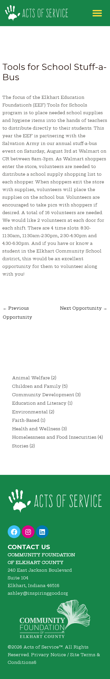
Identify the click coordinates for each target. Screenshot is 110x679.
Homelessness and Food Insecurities (54, 437)
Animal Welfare (31, 377)
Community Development (43, 394)
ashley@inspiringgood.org (38, 593)
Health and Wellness (36, 428)
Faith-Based (25, 420)
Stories (20, 445)
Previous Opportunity (17, 309)
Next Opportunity (83, 308)
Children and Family (36, 386)
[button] (97, 13)
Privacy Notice (48, 654)
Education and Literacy (39, 403)
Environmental (30, 411)
